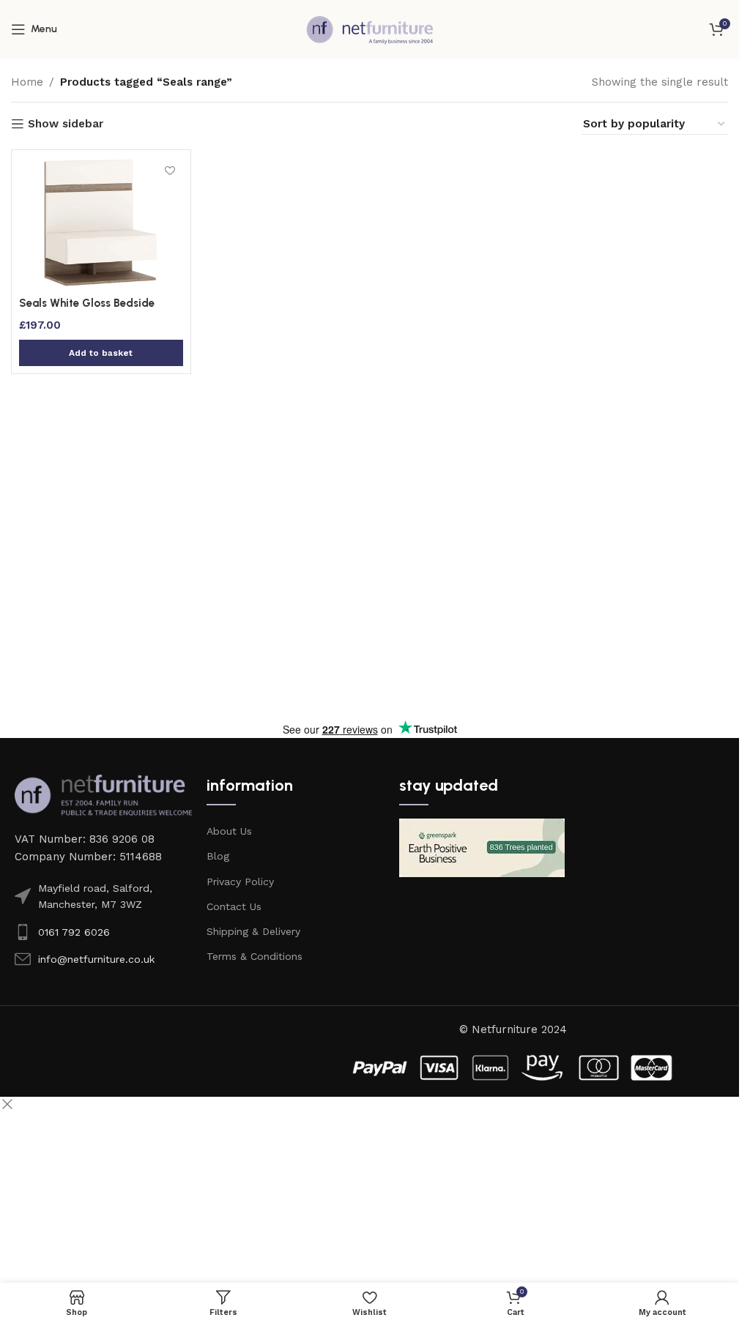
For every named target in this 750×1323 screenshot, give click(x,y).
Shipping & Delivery (253, 931)
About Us (229, 831)
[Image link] (103, 794)
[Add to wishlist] (170, 170)
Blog (218, 856)
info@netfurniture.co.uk (96, 959)
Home (27, 82)
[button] (101, 353)
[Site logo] (370, 28)
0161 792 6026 (74, 932)
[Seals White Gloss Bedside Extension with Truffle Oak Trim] (101, 223)
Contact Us (234, 906)
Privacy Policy (240, 881)
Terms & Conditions (254, 956)
